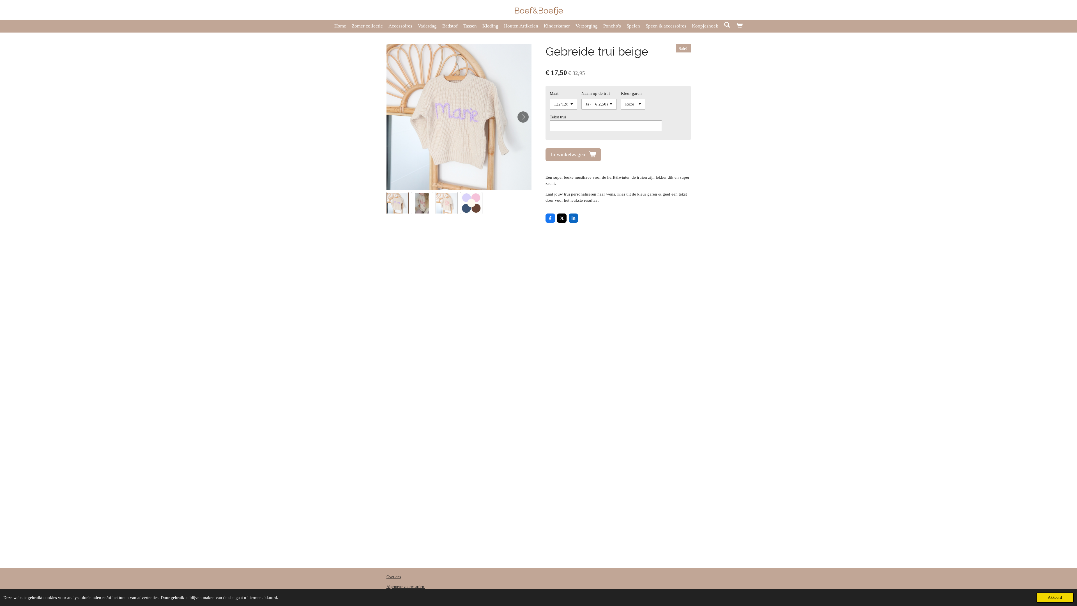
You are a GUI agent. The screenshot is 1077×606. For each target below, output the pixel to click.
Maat (554, 93)
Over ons (393, 577)
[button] (397, 203)
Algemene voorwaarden (405, 587)
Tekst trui (558, 117)
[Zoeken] (727, 25)
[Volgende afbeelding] (523, 117)
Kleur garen (631, 93)
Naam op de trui (595, 93)
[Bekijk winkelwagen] (739, 26)
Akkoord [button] (1055, 597)
